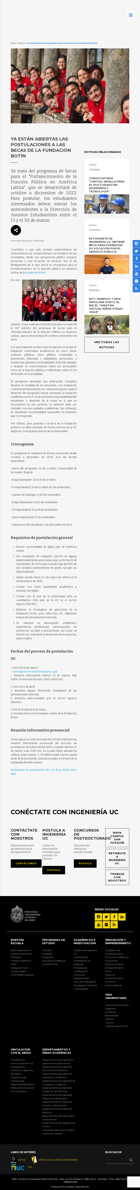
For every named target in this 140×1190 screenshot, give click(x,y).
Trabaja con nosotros (117, 877)
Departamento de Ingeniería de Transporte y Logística (58, 1082)
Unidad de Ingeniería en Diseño (58, 1130)
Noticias (21, 43)
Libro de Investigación (85, 981)
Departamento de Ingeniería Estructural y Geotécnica (57, 1068)
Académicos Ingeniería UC (85, 952)
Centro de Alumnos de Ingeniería (117, 1007)
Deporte (109, 1019)
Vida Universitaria (116, 996)
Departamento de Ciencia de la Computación (58, 1118)
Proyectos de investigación (81, 969)
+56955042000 (70, 1182)
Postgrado (47, 957)
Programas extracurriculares (114, 962)
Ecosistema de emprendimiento (114, 952)
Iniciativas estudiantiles (111, 1014)
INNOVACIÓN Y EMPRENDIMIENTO (118, 941)
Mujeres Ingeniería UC (116, 1026)
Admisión (47, 950)
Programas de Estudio (53, 941)
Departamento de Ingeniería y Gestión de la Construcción (58, 1061)
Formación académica (117, 957)
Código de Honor (19, 967)
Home (13, 43)
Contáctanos (26, 863)
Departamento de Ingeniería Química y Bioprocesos (57, 1103)
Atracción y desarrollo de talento (22, 1072)
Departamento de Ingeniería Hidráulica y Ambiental (57, 1075)
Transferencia (18, 1059)
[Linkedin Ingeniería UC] (122, 917)
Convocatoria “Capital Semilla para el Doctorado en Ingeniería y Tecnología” (107, 184)
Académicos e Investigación (85, 941)
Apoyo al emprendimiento (114, 976)
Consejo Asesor (18, 971)
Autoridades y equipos (22, 974)
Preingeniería (18, 1066)
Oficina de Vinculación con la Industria (22, 1089)
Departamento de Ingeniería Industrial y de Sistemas (57, 1089)
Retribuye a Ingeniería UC (117, 858)
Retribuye (16, 957)
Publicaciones (81, 957)
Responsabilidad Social (22, 1084)
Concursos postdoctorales (81, 976)
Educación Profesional (53, 960)
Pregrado (47, 953)
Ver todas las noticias (106, 345)
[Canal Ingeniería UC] (98, 924)
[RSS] (114, 924)
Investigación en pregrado (82, 962)
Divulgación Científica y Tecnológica (85, 987)
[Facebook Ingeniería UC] (114, 917)
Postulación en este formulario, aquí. (35, 671)
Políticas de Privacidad (62, 1186)
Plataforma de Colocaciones (18, 1079)
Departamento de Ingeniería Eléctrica (57, 1110)
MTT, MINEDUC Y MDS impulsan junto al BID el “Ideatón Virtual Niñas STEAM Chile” (105, 305)
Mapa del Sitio (82, 1186)
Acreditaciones (49, 964)
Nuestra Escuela (17, 941)
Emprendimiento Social (114, 969)
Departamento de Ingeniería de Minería (58, 1124)
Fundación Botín (35, 272)
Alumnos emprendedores (113, 983)
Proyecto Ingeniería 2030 (21, 962)
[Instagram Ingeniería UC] (98, 917)
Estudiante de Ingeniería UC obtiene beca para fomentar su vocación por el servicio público (107, 245)
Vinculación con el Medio (21, 1051)
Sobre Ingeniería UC (21, 950)
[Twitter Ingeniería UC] (106, 917)
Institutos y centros (52, 1133)
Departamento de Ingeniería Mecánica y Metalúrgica (57, 1097)
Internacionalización (21, 953)
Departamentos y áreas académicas (56, 1051)
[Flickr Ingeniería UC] (106, 924)
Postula (53, 870)
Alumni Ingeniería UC (22, 1063)
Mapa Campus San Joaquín (117, 837)
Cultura (109, 1022)
